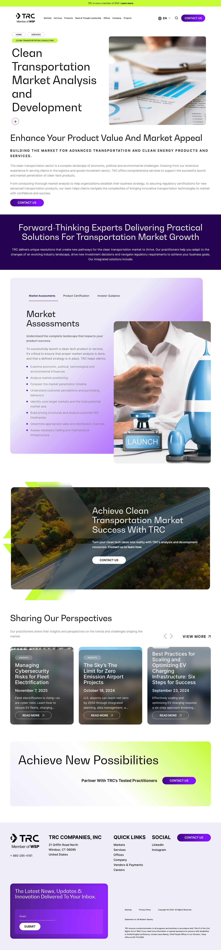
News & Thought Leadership (88, 18)
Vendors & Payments (128, 865)
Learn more (127, 3)
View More (194, 636)
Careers (119, 870)
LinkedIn (158, 844)
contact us (193, 18)
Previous (165, 636)
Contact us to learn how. (125, 547)
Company (116, 18)
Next (171, 636)
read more (31, 715)
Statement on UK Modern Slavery (139, 919)
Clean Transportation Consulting (35, 40)
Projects (127, 18)
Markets (47, 18)
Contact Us (27, 202)
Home (19, 34)
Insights (23, 657)
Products (68, 18)
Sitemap (128, 910)
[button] (162, 18)
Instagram (159, 849)
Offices (107, 18)
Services (58, 18)
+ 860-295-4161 (21, 855)
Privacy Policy (145, 910)
